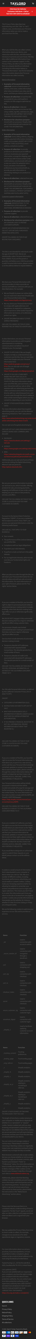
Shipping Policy (7, 1316)
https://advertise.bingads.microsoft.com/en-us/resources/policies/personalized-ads (19, 455)
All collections (7, 1322)
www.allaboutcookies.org (20, 1173)
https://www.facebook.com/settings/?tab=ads (17, 441)
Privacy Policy (7, 1309)
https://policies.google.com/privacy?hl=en (17, 365)
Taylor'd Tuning (11, 1329)
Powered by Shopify (21, 1329)
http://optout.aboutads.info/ (12, 467)
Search (4, 1306)
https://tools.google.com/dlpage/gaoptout (19, 371)
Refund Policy (7, 1312)
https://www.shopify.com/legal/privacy (17, 300)
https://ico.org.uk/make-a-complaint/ (15, 1293)
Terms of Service (7, 1319)
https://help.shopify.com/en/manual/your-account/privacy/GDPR (17, 800)
